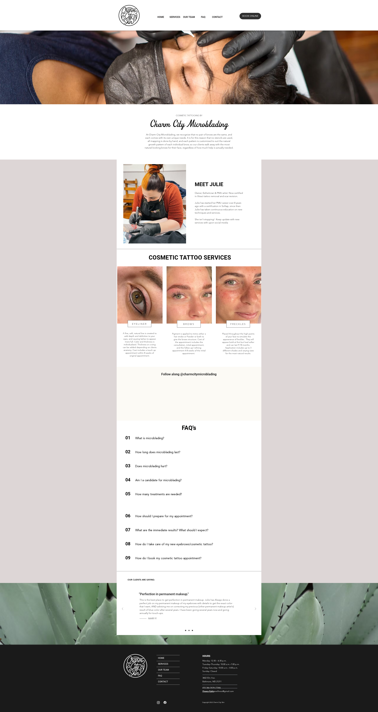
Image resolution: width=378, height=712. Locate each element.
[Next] (255, 609)
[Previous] (122, 609)
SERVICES (163, 664)
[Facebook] (165, 702)
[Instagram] (158, 702)
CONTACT (163, 681)
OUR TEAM (163, 669)
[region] (140, 313)
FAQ (160, 675)
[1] (189, 630)
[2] (185, 630)
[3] (192, 630)
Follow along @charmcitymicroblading (189, 374)
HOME (161, 658)
